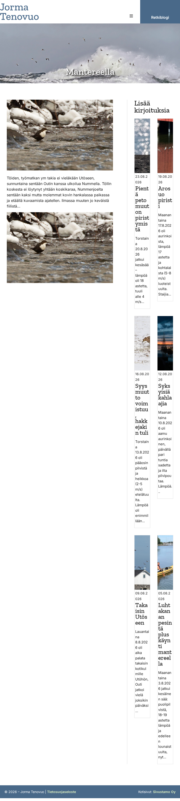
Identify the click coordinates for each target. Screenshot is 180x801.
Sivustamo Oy (164, 792)
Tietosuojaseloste (61, 792)
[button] (131, 16)
